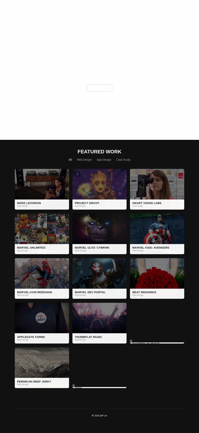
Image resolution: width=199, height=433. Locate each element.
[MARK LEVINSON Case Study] (42, 189)
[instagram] (103, 423)
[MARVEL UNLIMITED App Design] (42, 233)
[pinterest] (95, 423)
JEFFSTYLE (24, 9)
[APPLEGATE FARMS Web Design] (42, 323)
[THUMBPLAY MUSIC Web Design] (99, 323)
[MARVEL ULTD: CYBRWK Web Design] (99, 233)
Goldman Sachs (99, 76)
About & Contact (175, 9)
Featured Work (99, 88)
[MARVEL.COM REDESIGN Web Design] (42, 278)
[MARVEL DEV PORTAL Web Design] (99, 278)
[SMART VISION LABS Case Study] (157, 189)
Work (155, 9)
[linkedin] (88, 423)
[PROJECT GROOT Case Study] (99, 189)
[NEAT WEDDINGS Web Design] (157, 278)
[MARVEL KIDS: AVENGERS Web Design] (157, 233)
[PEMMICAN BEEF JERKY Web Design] (42, 367)
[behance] (111, 423)
